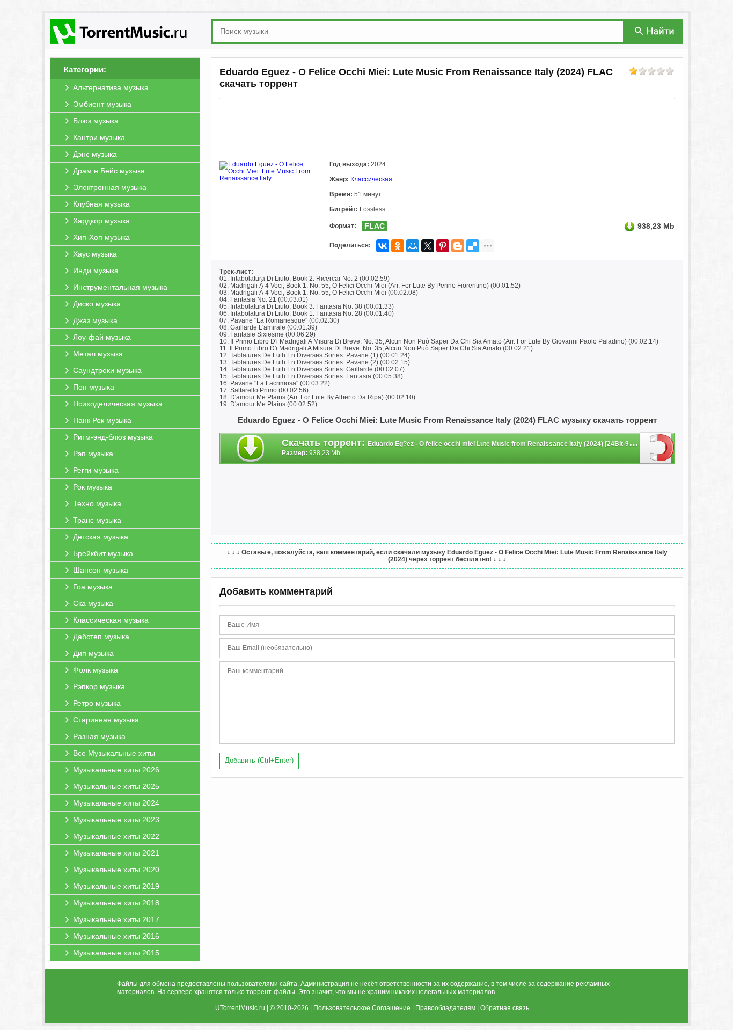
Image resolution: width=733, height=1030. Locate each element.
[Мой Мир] (412, 245)
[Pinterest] (442, 245)
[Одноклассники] (397, 245)
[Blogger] (457, 245)
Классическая (371, 179)
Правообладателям (445, 1008)
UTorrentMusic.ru (240, 1008)
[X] (427, 245)
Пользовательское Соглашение (362, 1008)
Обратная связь (504, 1008)
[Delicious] (472, 245)
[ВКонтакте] (382, 245)
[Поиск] (655, 30)
